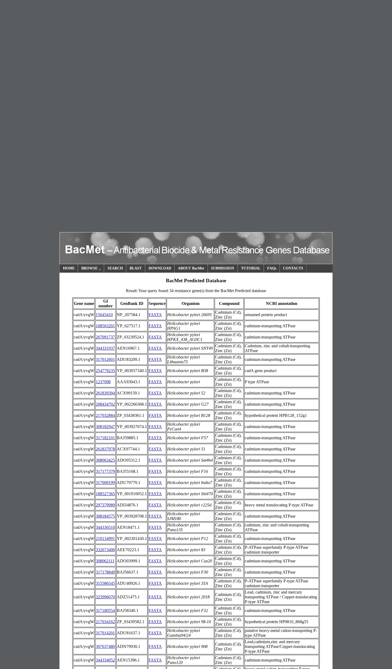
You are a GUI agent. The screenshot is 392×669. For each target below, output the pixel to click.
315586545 (105, 583)
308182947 (105, 426)
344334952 (105, 660)
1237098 (103, 382)
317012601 (105, 359)
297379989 (105, 505)
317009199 (105, 482)
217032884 (105, 415)
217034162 (105, 621)
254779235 (105, 370)
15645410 (104, 314)
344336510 (105, 527)
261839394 (105, 393)
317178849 (105, 572)
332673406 (105, 549)
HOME (69, 268)
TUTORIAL (251, 268)
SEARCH (115, 268)
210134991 (105, 538)
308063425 (105, 460)
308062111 (105, 561)
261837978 (105, 449)
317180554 (105, 610)
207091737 (105, 337)
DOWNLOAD (160, 268)
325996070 (105, 597)
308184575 (105, 516)
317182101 (105, 438)
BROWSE (89, 268)
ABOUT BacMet (191, 268)
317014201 (105, 633)
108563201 (105, 326)
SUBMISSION (222, 268)
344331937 (105, 348)
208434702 (105, 404)
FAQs (271, 268)
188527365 (105, 493)
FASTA (155, 314)
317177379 (105, 471)
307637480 (105, 646)
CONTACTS (293, 268)
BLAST (136, 268)
